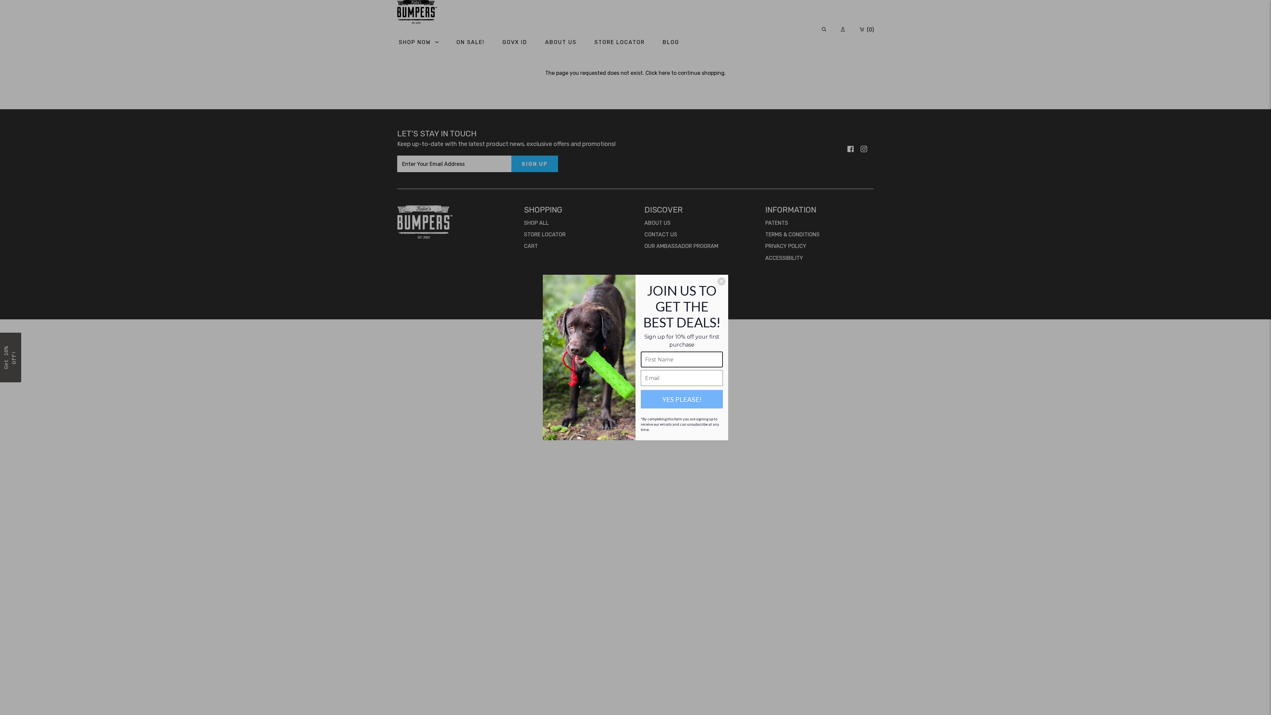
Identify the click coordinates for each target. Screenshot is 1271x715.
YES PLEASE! (682, 399)
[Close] (722, 281)
